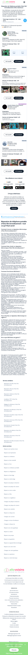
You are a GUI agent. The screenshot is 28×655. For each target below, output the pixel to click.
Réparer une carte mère (10, 546)
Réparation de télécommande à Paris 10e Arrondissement (14, 441)
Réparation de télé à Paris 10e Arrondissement (11, 384)
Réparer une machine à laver (11, 449)
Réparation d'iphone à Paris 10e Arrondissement (11, 394)
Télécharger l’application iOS (14, 633)
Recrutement (14, 607)
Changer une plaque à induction (11, 501)
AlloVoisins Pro (14, 594)
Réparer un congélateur (9, 498)
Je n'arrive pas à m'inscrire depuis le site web (14, 582)
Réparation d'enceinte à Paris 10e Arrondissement (12, 436)
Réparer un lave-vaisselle (10, 460)
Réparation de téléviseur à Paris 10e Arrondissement (12, 410)
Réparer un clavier (8, 531)
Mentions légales (14, 621)
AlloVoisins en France (14, 601)
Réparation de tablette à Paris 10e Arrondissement (12, 431)
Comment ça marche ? (14, 592)
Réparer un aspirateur (9, 554)
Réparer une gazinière (9, 539)
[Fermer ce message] (25, 645)
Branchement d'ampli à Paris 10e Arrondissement (12, 425)
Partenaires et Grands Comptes (14, 605)
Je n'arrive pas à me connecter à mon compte (14, 580)
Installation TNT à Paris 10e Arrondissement (10, 399)
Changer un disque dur (9, 524)
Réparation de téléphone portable (7, 217)
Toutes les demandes (14, 596)
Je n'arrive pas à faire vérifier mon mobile (14, 578)
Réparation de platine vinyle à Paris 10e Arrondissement (13, 415)
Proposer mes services (14, 598)
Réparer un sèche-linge (9, 479)
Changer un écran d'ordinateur (11, 520)
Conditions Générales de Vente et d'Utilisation (14, 614)
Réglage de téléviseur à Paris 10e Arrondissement (12, 405)
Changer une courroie (9, 516)
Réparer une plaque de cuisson (11, 486)
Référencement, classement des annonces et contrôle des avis (14, 618)
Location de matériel (14, 625)
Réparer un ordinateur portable (11, 468)
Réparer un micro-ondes (10, 490)
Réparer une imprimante (10, 453)
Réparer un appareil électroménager (13, 543)
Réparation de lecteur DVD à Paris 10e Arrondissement (13, 420)
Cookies (14, 623)
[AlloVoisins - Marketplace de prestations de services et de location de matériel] (8, 3)
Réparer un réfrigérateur (10, 471)
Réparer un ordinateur (9, 456)
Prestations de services (8, 216)
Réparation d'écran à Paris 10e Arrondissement (11, 389)
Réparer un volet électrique (10, 558)
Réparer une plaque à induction (11, 483)
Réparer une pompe (9, 535)
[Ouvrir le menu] (24, 2)
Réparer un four (8, 464)
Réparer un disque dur (9, 513)
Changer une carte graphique (11, 550)
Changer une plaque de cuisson (11, 505)
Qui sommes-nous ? (14, 590)
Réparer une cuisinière (9, 509)
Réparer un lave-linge (9, 475)
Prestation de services (14, 627)
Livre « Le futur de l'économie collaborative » (14, 600)
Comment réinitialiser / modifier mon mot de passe (14, 583)
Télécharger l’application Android (14, 635)
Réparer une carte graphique (11, 528)
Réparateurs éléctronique (19, 216)
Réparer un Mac (8, 494)
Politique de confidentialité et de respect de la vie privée (14, 616)
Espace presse (14, 603)
